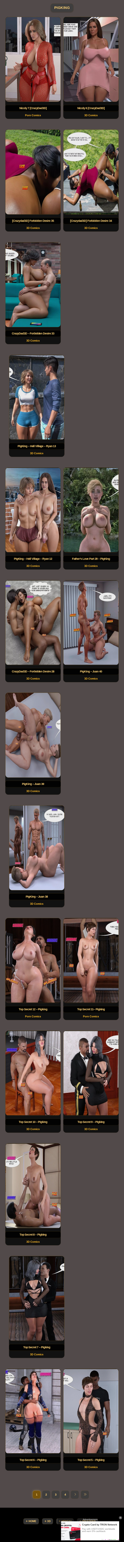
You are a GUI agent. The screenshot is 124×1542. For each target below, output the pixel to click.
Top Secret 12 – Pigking (33, 1009)
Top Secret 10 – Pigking (33, 1122)
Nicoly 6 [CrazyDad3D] (90, 108)
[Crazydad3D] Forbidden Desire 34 (91, 220)
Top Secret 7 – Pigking (36, 1347)
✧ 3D (47, 1521)
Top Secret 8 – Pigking (33, 1234)
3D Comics (91, 115)
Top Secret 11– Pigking (91, 1009)
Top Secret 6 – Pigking (33, 1460)
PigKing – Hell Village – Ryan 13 (36, 446)
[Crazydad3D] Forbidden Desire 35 (33, 220)
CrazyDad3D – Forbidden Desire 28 (33, 671)
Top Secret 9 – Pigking (91, 1122)
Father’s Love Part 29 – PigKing (91, 558)
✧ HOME (31, 1521)
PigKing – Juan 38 (37, 896)
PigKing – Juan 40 (91, 671)
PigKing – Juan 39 (33, 784)
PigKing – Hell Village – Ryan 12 (33, 558)
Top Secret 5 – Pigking (91, 1460)
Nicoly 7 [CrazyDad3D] (32, 108)
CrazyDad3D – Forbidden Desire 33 (33, 333)
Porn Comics (33, 115)
